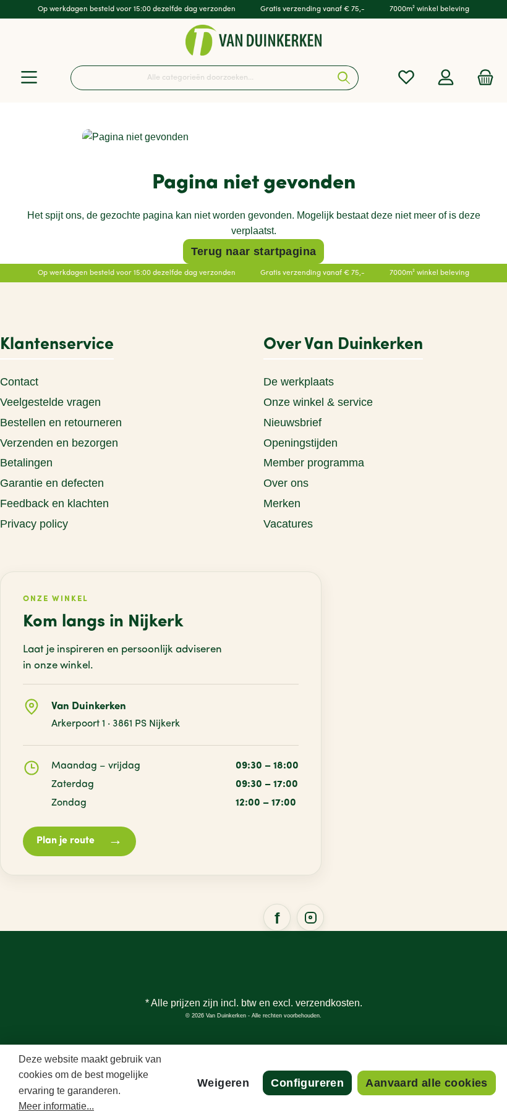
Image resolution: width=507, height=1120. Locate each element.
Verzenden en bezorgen (59, 443)
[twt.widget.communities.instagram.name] (310, 917)
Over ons (286, 483)
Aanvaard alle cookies (426, 1083)
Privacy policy (34, 524)
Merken (281, 503)
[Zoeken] (344, 77)
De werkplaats (298, 382)
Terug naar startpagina (254, 251)
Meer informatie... (56, 1106)
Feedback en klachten (54, 503)
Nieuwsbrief (292, 422)
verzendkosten (328, 1003)
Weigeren (223, 1083)
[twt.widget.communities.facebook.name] (277, 917)
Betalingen (26, 463)
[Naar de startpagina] (253, 40)
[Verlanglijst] (406, 77)
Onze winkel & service (318, 402)
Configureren (307, 1083)
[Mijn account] (445, 77)
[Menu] (29, 77)
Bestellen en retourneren (61, 422)
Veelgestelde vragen (50, 402)
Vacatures (288, 524)
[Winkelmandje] (482, 77)
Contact (19, 382)
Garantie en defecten (52, 483)
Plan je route (79, 841)
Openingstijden (300, 443)
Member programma (313, 463)
